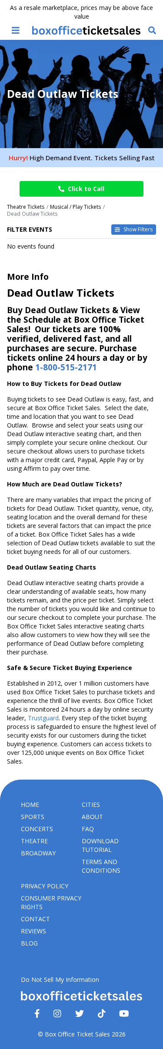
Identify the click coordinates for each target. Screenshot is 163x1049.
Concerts (37, 829)
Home (30, 804)
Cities (91, 804)
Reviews (33, 931)
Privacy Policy (44, 886)
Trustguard (43, 718)
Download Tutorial (100, 845)
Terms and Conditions (101, 866)
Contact (35, 919)
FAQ (88, 829)
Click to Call (86, 189)
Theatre (34, 841)
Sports (32, 817)
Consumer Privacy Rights (51, 902)
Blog (29, 943)
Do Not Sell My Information (60, 979)
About (92, 817)
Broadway (38, 853)
